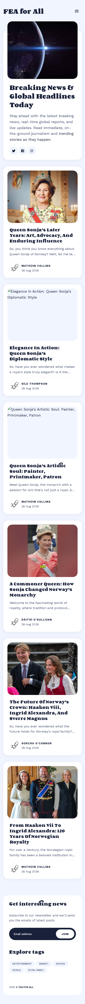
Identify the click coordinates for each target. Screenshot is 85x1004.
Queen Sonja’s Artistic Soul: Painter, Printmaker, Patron (37, 471)
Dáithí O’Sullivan (36, 619)
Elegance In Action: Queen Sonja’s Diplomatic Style (34, 353)
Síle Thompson (34, 383)
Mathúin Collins (36, 265)
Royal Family (36, 970)
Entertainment (22, 963)
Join (65, 934)
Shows (60, 963)
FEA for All (23, 11)
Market (43, 963)
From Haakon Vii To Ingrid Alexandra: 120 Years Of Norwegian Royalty (37, 833)
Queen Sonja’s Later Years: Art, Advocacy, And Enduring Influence (41, 235)
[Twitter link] (13, 151)
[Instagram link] (32, 151)
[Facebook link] (23, 151)
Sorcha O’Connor (36, 743)
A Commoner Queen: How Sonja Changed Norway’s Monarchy (41, 589)
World (16, 970)
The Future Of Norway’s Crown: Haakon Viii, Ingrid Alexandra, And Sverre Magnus (39, 710)
